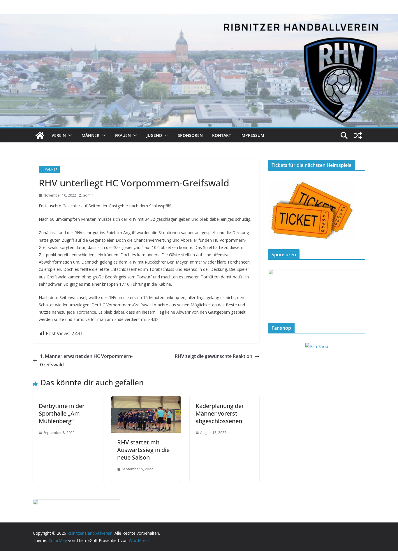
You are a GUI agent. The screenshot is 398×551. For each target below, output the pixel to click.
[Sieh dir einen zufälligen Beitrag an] (358, 135)
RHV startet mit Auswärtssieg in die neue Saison (143, 449)
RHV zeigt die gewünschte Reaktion (213, 356)
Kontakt (221, 135)
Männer (90, 135)
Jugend (154, 135)
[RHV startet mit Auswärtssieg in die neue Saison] (146, 400)
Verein (59, 135)
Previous (275, 289)
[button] (69, 135)
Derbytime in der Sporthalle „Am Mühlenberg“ (61, 413)
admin (88, 195)
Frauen (123, 135)
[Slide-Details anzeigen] (316, 291)
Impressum (252, 135)
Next (357, 289)
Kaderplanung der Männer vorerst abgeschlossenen (220, 413)
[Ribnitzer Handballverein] (40, 135)
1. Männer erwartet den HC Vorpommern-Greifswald (86, 360)
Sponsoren (190, 135)
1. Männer (49, 169)
